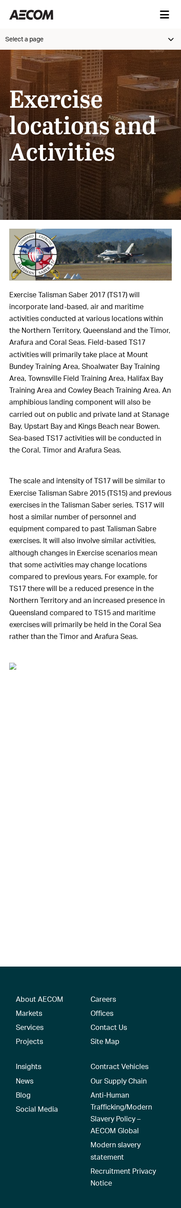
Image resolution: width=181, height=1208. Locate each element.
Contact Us (108, 1027)
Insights (28, 1066)
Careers (103, 999)
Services (29, 1027)
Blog (23, 1094)
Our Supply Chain (118, 1080)
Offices (101, 1013)
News (24, 1080)
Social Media (37, 1108)
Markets (29, 1013)
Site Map (104, 1041)
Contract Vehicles (119, 1066)
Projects (29, 1041)
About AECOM (39, 999)
